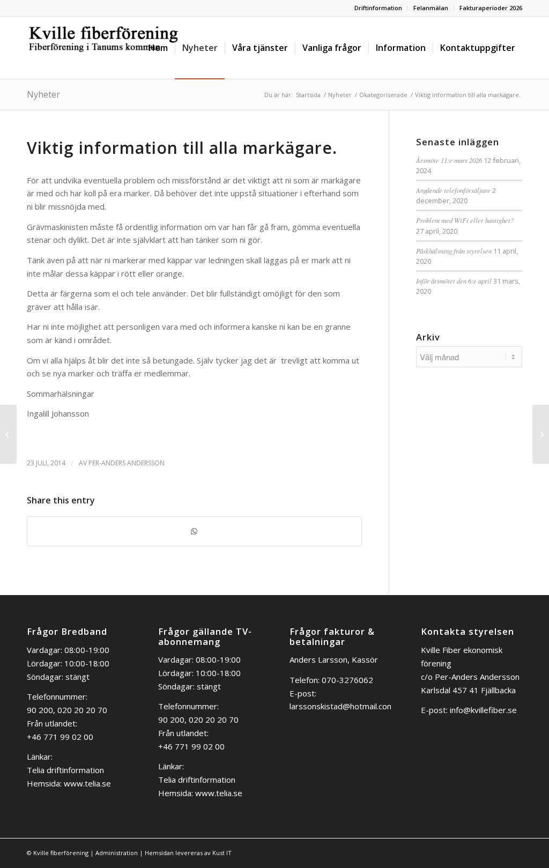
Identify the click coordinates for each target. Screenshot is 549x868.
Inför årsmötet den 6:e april (454, 280)
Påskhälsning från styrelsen (454, 250)
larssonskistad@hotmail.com (342, 706)
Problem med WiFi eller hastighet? (465, 220)
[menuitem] (378, 8)
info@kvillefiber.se (483, 709)
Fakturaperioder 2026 (490, 8)
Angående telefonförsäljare (453, 190)
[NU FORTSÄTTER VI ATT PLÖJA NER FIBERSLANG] (8, 434)
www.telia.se (87, 783)
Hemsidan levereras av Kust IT (188, 853)
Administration (116, 853)
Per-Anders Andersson (126, 463)
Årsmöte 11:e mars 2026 (449, 160)
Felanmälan (430, 8)
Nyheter (43, 94)
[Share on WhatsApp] (194, 531)
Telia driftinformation (65, 770)
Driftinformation (378, 8)
